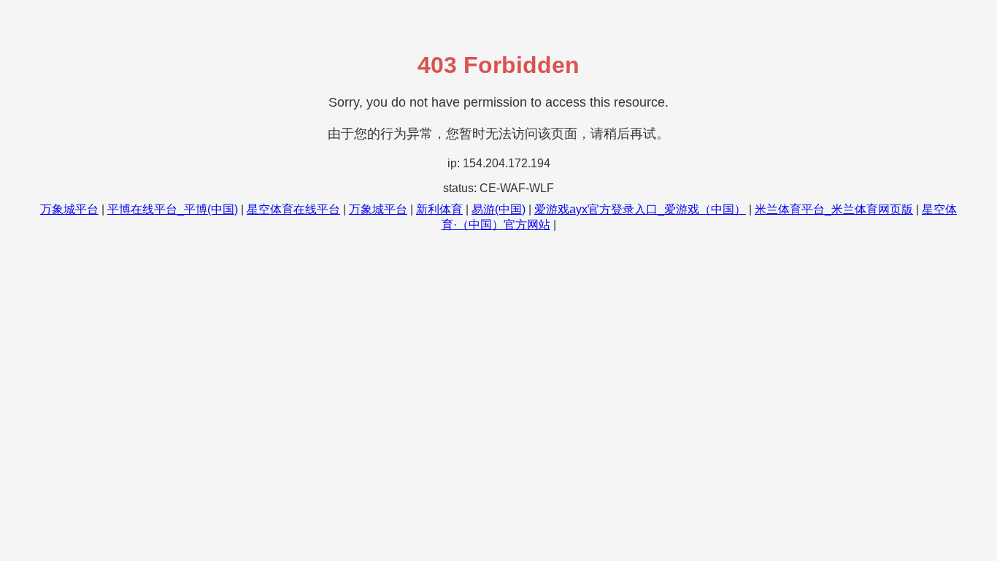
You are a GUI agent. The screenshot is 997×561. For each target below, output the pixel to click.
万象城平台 (69, 209)
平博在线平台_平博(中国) (172, 209)
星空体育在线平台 (293, 209)
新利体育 (439, 209)
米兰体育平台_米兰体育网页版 (834, 209)
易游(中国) (498, 209)
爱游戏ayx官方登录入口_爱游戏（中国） (640, 209)
